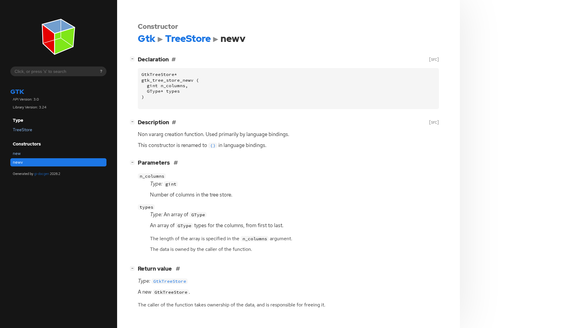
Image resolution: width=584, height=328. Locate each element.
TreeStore (22, 129)
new (17, 153)
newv (18, 162)
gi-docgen (41, 174)
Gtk (17, 91)
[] (133, 58)
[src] (434, 59)
